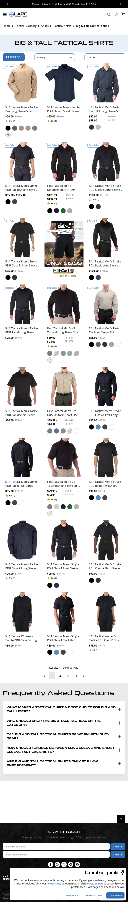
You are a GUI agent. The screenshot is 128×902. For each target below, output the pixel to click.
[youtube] (77, 864)
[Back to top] (121, 819)
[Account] (117, 14)
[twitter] (64, 864)
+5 (8, 134)
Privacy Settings (94, 883)
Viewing (41, 57)
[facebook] (50, 864)
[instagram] (57, 864)
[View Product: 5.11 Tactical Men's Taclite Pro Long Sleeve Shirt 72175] (22, 82)
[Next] (84, 675)
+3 (50, 513)
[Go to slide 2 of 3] (7, 4)
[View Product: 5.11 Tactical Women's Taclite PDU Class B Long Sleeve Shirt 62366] (22, 612)
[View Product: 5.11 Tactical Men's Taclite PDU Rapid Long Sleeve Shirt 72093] (22, 304)
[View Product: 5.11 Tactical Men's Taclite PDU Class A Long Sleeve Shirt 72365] (22, 540)
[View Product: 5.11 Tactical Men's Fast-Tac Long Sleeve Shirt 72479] (105, 304)
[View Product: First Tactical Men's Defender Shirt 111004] (64, 161)
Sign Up (117, 846)
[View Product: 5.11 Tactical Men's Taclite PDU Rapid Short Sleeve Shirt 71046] (22, 386)
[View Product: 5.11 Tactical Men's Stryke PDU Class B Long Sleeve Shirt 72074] (105, 161)
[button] (8, 128)
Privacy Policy (54, 883)
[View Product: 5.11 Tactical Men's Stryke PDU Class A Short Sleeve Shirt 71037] (105, 540)
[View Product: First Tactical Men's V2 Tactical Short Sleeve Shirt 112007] (64, 457)
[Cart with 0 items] (123, 15)
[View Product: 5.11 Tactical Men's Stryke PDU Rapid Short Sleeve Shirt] (22, 161)
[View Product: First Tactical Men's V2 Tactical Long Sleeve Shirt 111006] (64, 304)
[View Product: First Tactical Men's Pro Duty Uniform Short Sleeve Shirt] (64, 386)
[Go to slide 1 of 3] (120, 4)
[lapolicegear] (18, 14)
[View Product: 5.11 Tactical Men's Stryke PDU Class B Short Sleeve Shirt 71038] (22, 237)
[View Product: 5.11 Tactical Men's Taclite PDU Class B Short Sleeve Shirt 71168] (64, 82)
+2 (50, 360)
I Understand (115, 895)
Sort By (91, 58)
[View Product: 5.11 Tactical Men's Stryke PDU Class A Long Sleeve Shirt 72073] (64, 540)
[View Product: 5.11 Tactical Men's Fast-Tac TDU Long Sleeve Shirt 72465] (105, 82)
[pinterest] (70, 864)
